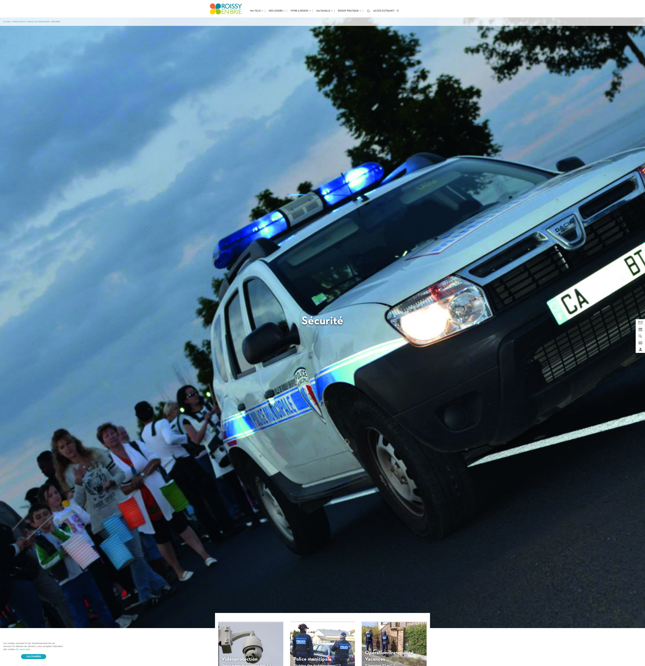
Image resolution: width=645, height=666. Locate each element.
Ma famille (323, 11)
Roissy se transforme (39, 21)
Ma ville (255, 11)
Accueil (7, 21)
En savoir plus (23, 649)
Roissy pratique (348, 11)
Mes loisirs (276, 11)
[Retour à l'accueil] (226, 8)
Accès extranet (384, 11)
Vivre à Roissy (299, 11)
